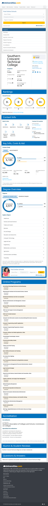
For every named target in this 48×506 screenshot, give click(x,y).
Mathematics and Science (10, 248)
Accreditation (6, 45)
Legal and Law (7, 241)
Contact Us (5, 491)
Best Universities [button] (10, 7)
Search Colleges (6, 476)
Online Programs (7, 42)
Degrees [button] (3, 7)
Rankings (5, 32)
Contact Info (6, 35)
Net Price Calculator (7, 179)
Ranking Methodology (7, 481)
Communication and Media (10, 254)
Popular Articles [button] (22, 7)
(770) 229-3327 (37, 125)
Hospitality (6, 258)
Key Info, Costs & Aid (8, 37)
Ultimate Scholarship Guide (8, 485)
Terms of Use (5, 494)
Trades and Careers (8, 225)
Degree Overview (7, 40)
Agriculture (6, 251)
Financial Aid (5, 178)
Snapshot (5, 29)
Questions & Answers (8, 50)
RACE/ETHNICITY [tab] (14, 150)
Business (6, 228)
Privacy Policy (5, 492)
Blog (4, 477)
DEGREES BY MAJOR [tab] (23, 196)
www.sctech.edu (38, 129)
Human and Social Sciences (10, 221)
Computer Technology (9, 238)
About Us (5, 479)
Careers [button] (28, 7)
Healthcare (6, 218)
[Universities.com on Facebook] (42, 504)
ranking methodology (18, 112)
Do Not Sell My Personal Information (9, 497)
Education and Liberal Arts (10, 235)
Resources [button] (33, 7)
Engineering (7, 244)
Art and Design (7, 231)
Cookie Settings (6, 496)
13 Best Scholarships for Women (9, 486)
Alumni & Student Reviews (9, 47)
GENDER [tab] (6, 150)
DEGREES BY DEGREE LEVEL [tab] (10, 196)
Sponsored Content (6, 25)
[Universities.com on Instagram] (44, 504)
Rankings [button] (16, 7)
